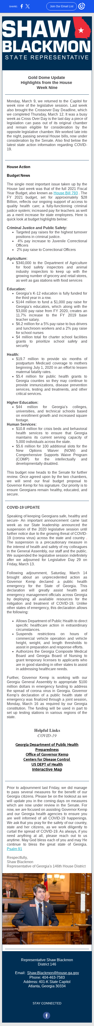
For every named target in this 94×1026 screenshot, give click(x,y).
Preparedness (47, 750)
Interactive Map (47, 769)
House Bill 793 (66, 193)
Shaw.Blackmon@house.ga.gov (53, 973)
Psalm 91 (14, 849)
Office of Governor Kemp (47, 755)
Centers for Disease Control (47, 760)
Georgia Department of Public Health (47, 745)
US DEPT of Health (47, 765)
